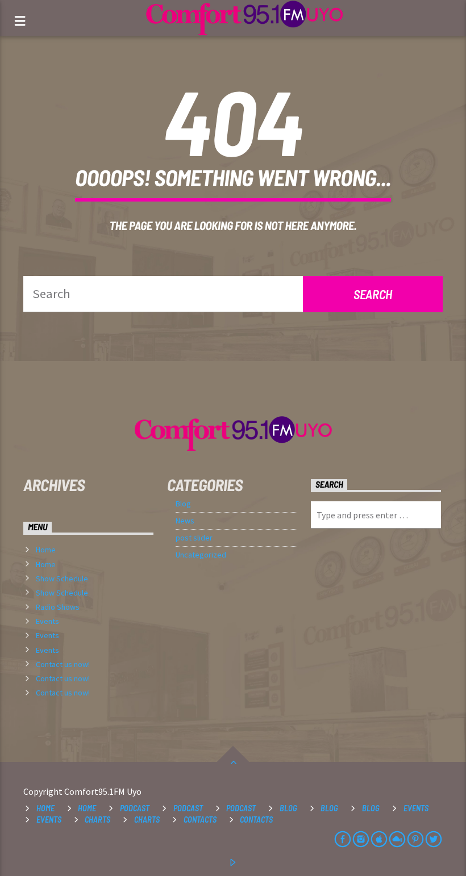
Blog (183, 503)
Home (46, 549)
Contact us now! (63, 664)
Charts (97, 819)
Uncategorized (201, 555)
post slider (194, 538)
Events (47, 621)
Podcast (134, 808)
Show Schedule (62, 578)
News (185, 520)
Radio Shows (58, 607)
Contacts (200, 819)
